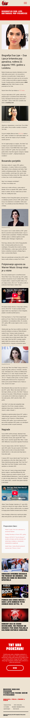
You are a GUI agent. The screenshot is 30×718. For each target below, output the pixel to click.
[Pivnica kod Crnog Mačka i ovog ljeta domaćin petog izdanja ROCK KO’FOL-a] (15, 591)
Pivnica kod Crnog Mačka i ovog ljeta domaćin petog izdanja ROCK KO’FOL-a (13, 602)
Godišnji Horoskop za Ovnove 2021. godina (15, 534)
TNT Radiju (22, 90)
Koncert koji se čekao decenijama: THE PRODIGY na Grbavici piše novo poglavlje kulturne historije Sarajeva (15, 627)
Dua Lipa (20, 133)
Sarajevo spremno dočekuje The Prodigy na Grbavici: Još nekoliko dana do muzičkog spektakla (14, 577)
